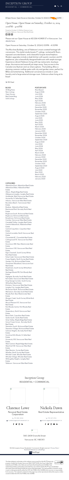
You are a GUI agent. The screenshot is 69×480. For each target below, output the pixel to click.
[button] (17, 418)
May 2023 (38, 172)
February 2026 (40, 103)
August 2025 (39, 116)
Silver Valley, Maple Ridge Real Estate (19, 320)
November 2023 (41, 161)
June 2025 (39, 120)
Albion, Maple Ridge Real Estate (17, 192)
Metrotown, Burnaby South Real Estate (19, 292)
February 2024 (40, 155)
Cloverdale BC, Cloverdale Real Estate (19, 237)
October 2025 (40, 111)
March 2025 (39, 127)
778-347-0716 (52, 418)
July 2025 (38, 118)
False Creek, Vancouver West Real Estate (20, 257)
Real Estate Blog (11, 96)
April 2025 (39, 124)
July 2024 (38, 144)
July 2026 (38, 94)
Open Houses (10, 94)
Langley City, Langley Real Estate (17, 287)
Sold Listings (10, 98)
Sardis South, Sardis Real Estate (17, 318)
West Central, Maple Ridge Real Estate (19, 344)
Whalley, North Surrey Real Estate (17, 352)
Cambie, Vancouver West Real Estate (19, 220)
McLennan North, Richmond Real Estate (19, 289)
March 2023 (39, 174)
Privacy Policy (54, 448)
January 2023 (40, 179)
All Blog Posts (10, 90)
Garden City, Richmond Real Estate (18, 261)
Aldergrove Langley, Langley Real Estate (20, 194)
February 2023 (40, 177)
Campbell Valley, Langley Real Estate (19, 222)
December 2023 (41, 159)
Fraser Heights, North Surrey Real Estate (20, 259)
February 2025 (40, 129)
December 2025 (41, 107)
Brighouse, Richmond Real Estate (17, 216)
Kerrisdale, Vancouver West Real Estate (19, 279)
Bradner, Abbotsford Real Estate (17, 207)
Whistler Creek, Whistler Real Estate (18, 354)
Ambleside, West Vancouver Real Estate (19, 196)
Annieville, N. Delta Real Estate (16, 198)
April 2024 (39, 150)
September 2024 (41, 140)
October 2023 (40, 163)
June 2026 (39, 96)
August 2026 (39, 92)
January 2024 (40, 157)
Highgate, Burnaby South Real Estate (18, 276)
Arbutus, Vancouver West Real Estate (19, 200)
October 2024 (40, 137)
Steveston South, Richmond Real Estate (19, 326)
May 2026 (38, 98)
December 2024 (41, 133)
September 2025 (41, 114)
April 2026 (39, 101)
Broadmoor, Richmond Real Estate (18, 218)
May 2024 (38, 148)
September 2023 (41, 166)
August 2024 (39, 142)
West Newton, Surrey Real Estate (17, 350)
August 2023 (39, 168)
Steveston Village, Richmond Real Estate (20, 328)
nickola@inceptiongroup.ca (52, 420)
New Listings (10, 92)
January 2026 (40, 105)
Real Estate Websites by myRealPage (34, 449)
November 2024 (41, 135)
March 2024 (39, 153)
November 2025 (41, 109)
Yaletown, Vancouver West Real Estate (22, 32)
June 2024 (39, 146)
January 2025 (40, 131)
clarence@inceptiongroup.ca (18, 420)
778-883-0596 (18, 418)
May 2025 (38, 122)
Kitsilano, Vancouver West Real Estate (19, 285)
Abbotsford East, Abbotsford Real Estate (20, 185)
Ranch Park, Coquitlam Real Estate (18, 315)
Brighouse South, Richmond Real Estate (19, 214)
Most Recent (39, 90)
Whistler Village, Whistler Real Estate (19, 357)
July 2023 (38, 170)
